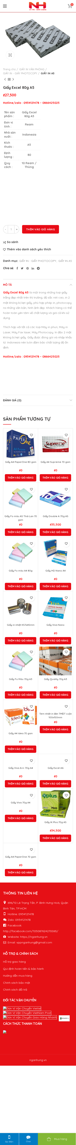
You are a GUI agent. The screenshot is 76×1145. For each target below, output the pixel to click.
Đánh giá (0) (12, 400)
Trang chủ (9, 69)
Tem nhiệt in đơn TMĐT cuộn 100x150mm (55, 715)
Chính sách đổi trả (15, 989)
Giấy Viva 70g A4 (20, 802)
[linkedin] (32, 268)
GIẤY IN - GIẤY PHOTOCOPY (20, 73)
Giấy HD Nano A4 (55, 570)
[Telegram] (38, 268)
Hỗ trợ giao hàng (14, 961)
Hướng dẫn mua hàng (17, 975)
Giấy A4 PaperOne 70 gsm (20, 856)
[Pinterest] (27, 268)
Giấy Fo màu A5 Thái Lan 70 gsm (20, 518)
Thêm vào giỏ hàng (40, 229)
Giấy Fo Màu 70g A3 (20, 679)
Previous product (5, 79)
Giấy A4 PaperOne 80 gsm (20, 461)
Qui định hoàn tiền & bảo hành (23, 969)
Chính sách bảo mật (16, 983)
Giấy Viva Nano (55, 624)
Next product (13, 79)
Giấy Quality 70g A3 (55, 679)
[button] (20, 477)
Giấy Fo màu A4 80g (20, 570)
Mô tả (7, 285)
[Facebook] (17, 268)
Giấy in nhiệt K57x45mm (20, 624)
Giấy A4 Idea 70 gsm (21, 733)
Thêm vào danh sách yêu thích (29, 249)
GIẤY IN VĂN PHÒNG (31, 69)
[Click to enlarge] (10, 55)
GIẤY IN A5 (48, 73)
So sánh (12, 242)
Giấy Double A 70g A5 (55, 516)
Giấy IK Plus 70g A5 (55, 822)
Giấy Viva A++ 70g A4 (20, 767)
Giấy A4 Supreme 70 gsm (55, 461)
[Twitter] (22, 268)
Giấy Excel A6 (55, 767)
